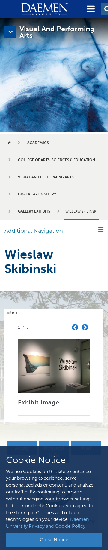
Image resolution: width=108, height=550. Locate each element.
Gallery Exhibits (34, 211)
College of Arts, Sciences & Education (56, 160)
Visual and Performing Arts (46, 177)
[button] (91, 9)
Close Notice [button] (54, 539)
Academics (38, 143)
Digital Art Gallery (37, 194)
